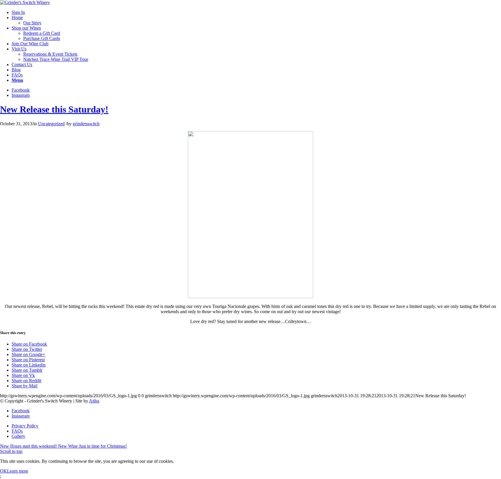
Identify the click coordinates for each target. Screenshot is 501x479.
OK (3, 471)
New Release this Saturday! (54, 109)
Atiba (94, 400)
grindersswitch (86, 123)
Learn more (17, 471)
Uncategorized (51, 123)
